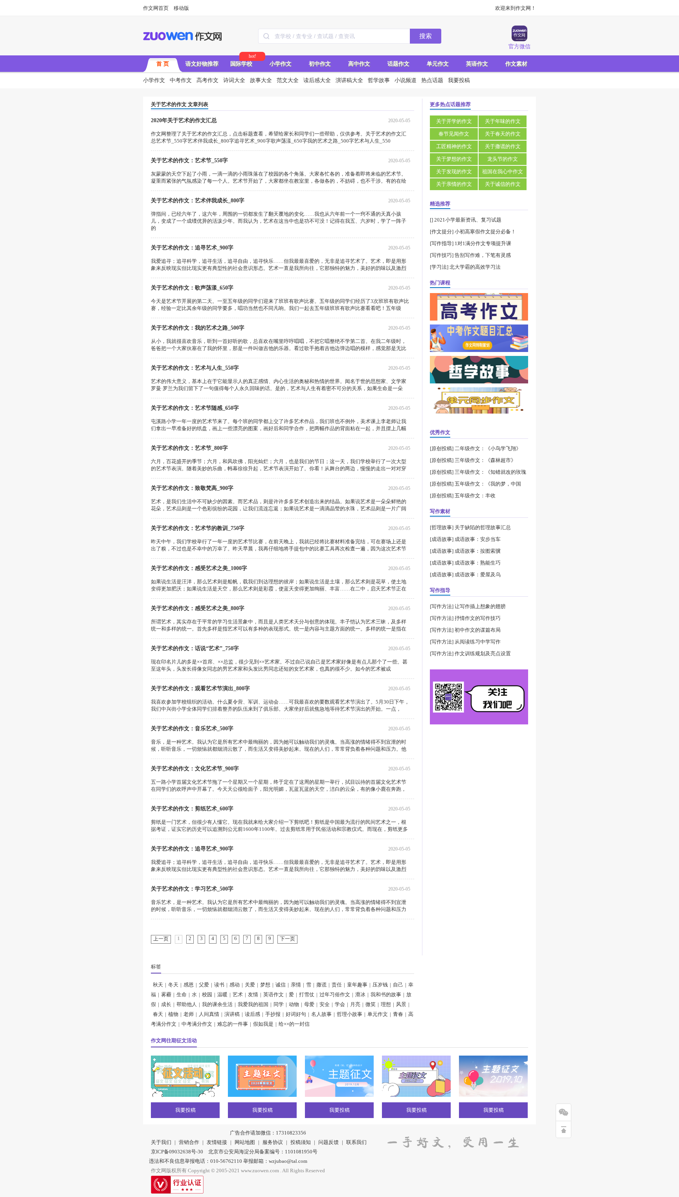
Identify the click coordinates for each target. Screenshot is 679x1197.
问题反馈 (328, 1142)
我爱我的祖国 (253, 1004)
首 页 (162, 64)
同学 (278, 1004)
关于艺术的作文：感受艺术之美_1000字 (199, 568)
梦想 (265, 985)
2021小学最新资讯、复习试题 (467, 220)
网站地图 (245, 1142)
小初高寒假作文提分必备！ (485, 232)
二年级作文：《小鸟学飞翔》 (488, 448)
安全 (324, 1004)
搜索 (425, 36)
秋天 (158, 985)
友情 (253, 994)
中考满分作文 (197, 1024)
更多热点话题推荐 (450, 104)
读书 (219, 985)
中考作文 (181, 80)
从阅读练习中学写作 (478, 642)
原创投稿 (441, 448)
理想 (386, 1004)
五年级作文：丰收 (475, 496)
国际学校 (241, 64)
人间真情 (209, 1014)
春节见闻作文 (454, 134)
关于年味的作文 (503, 121)
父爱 (204, 985)
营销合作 (189, 1142)
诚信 (280, 985)
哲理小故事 (349, 1014)
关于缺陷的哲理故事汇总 (483, 527)
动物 (294, 1004)
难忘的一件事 (232, 1024)
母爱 (309, 1004)
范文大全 (288, 80)
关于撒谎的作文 (503, 146)
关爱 (250, 985)
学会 (340, 1004)
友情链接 (217, 1142)
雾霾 (166, 994)
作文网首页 (156, 8)
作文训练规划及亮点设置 (483, 653)
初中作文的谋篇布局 (478, 630)
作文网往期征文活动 (174, 1040)
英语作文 (477, 64)
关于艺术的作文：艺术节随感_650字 (195, 408)
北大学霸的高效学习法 (475, 267)
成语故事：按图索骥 (478, 551)
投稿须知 (300, 1142)
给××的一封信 (294, 1024)
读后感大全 (317, 80)
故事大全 (261, 80)
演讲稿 (232, 1014)
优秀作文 (440, 432)
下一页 (287, 939)
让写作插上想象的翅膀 (480, 606)
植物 (173, 1014)
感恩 (189, 985)
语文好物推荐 (201, 64)
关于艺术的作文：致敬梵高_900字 (192, 488)
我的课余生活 (217, 1004)
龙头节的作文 (502, 159)
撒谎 (321, 985)
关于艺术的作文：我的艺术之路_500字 (197, 328)
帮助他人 (186, 1004)
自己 (398, 985)
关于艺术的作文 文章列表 (179, 104)
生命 (181, 994)
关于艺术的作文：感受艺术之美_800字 (197, 608)
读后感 (252, 1014)
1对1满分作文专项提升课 (483, 243)
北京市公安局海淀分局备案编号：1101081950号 (262, 1152)
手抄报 (273, 1014)
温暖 (222, 994)
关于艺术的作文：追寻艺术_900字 (192, 248)
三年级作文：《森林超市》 (485, 460)
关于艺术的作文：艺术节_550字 (189, 160)
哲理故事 (441, 527)
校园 (207, 994)
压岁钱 (380, 985)
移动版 (181, 8)
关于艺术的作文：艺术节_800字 (189, 448)
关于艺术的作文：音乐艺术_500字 (192, 728)
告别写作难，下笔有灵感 (483, 255)
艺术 (238, 994)
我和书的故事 (386, 994)
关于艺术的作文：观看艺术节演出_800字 (200, 688)
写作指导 (441, 243)
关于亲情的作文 (454, 184)
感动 (234, 985)
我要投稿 (459, 80)
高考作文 (207, 80)
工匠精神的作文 (454, 146)
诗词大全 (234, 80)
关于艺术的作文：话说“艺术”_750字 (195, 648)
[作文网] (183, 36)
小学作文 (281, 64)
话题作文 (398, 64)
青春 (398, 1014)
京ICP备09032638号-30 (177, 1152)
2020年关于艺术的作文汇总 (184, 120)
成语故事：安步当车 (478, 539)
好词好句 (296, 1014)
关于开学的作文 (454, 121)
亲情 (296, 985)
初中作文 (320, 64)
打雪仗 (306, 994)
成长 (166, 1004)
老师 (189, 1014)
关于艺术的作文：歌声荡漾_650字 (192, 288)
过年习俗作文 (334, 994)
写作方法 (441, 606)
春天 (158, 1014)
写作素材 (440, 511)
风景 (401, 1004)
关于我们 (161, 1142)
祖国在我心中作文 (502, 171)
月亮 (355, 1004)
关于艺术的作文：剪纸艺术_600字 (192, 809)
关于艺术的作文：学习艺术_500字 (192, 889)
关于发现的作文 (454, 171)
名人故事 (321, 1014)
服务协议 (272, 1142)
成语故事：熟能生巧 (478, 563)
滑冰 (360, 994)
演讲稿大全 (349, 80)
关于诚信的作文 (503, 184)
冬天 (173, 985)
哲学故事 (379, 80)
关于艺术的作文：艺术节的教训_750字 (197, 528)
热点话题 (432, 80)
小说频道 (406, 80)
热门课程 (440, 283)
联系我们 (356, 1142)
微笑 (370, 1004)
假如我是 (263, 1024)
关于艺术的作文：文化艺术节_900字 (195, 769)
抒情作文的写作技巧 (478, 618)
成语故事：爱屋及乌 (478, 574)
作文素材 (516, 64)
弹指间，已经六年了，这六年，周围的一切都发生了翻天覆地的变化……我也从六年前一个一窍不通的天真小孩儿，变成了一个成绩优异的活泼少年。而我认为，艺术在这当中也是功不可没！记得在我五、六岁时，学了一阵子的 (278, 221)
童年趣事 (357, 985)
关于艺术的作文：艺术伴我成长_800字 (197, 200)
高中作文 (359, 64)
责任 (337, 985)
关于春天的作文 (503, 134)
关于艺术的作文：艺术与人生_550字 (195, 368)
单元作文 (438, 64)
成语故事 (441, 539)
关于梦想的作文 (454, 159)
